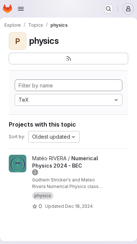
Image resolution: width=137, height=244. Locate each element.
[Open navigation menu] (21, 9)
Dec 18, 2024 (79, 206)
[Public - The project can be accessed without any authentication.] (35, 172)
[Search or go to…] (108, 8)
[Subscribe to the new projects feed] (68, 58)
